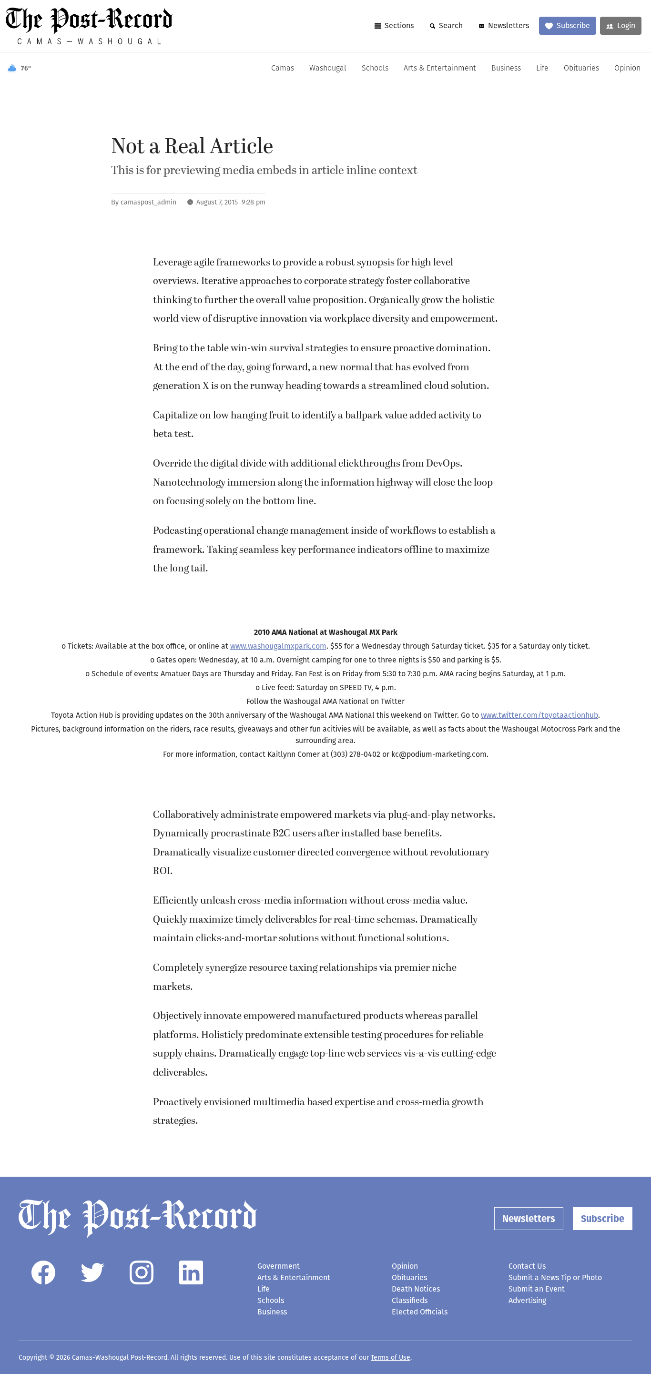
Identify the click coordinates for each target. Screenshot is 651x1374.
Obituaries (581, 68)
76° (26, 68)
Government (278, 1266)
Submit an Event (537, 1288)
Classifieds (409, 1300)
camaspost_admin (148, 202)
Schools (375, 68)
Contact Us (527, 1266)
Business (506, 68)
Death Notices (416, 1288)
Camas (282, 68)
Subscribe (573, 25)
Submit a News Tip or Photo (555, 1277)
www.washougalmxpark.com (278, 646)
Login (626, 25)
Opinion (627, 68)
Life (542, 68)
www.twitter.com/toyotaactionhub (539, 715)
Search (451, 25)
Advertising (527, 1300)
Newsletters (508, 25)
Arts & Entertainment (440, 68)
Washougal (327, 68)
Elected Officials (420, 1311)
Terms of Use (390, 1358)
